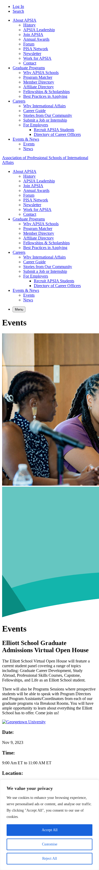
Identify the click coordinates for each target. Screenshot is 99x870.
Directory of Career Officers (57, 134)
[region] (49, 825)
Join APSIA (33, 34)
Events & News (26, 139)
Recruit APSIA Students (54, 129)
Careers (19, 101)
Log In (18, 6)
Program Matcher (37, 77)
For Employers (35, 125)
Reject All (49, 858)
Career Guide (34, 110)
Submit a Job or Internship (45, 120)
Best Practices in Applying (45, 96)
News (28, 148)
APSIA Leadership (39, 29)
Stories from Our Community (47, 115)
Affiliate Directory (38, 87)
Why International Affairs (44, 106)
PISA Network (35, 49)
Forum (28, 44)
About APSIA (24, 20)
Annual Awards (36, 39)
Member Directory (38, 82)
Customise (49, 844)
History (29, 25)
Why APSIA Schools (41, 72)
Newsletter (32, 53)
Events (29, 144)
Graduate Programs (29, 68)
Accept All (50, 830)
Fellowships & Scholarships (46, 91)
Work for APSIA (37, 58)
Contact (29, 63)
